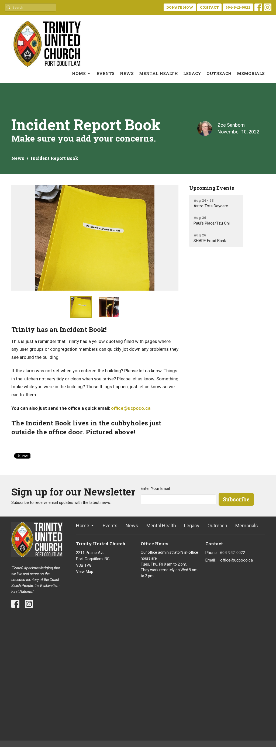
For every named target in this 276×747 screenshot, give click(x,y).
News (127, 73)
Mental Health (158, 73)
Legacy (192, 73)
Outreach (219, 73)
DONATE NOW (179, 7)
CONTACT (209, 7)
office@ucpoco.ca (130, 408)
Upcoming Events (211, 188)
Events (105, 73)
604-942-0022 (238, 7)
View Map (84, 571)
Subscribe (236, 499)
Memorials (251, 73)
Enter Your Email (155, 488)
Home (79, 73)
